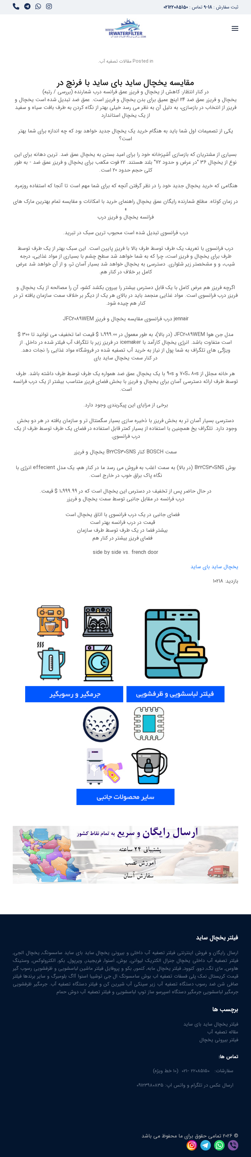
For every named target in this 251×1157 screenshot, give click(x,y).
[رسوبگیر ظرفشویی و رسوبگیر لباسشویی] (175, 651)
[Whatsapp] (38, 7)
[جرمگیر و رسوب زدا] (74, 651)
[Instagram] (49, 7)
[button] (235, 28)
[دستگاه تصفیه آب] (125, 753)
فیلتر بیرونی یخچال (218, 1040)
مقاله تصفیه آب (222, 1032)
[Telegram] (27, 7)
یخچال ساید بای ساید (214, 567)
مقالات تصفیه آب (115, 61)
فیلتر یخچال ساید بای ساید (210, 1024)
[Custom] (16, 7)
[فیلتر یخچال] (225, 651)
